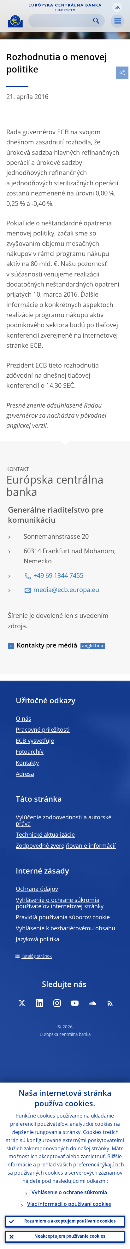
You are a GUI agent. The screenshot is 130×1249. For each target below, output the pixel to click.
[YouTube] (74, 1003)
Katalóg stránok (36, 956)
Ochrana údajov (37, 889)
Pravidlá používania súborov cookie (63, 918)
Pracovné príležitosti (43, 730)
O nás (23, 719)
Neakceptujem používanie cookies (69, 1236)
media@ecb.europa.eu (66, 590)
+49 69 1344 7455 (58, 576)
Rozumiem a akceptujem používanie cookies (69, 1221)
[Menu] (117, 21)
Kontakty (27, 763)
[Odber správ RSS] (110, 1003)
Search (96, 20)
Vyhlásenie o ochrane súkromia (69, 1192)
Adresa (25, 774)
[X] (21, 1003)
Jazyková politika (37, 940)
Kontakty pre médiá (47, 646)
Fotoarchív (30, 752)
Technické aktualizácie (45, 835)
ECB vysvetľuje (35, 741)
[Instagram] (57, 1003)
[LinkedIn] (39, 1003)
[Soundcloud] (92, 1003)
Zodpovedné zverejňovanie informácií (66, 846)
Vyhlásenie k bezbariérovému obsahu (65, 929)
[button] (117, 7)
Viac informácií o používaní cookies (69, 1204)
